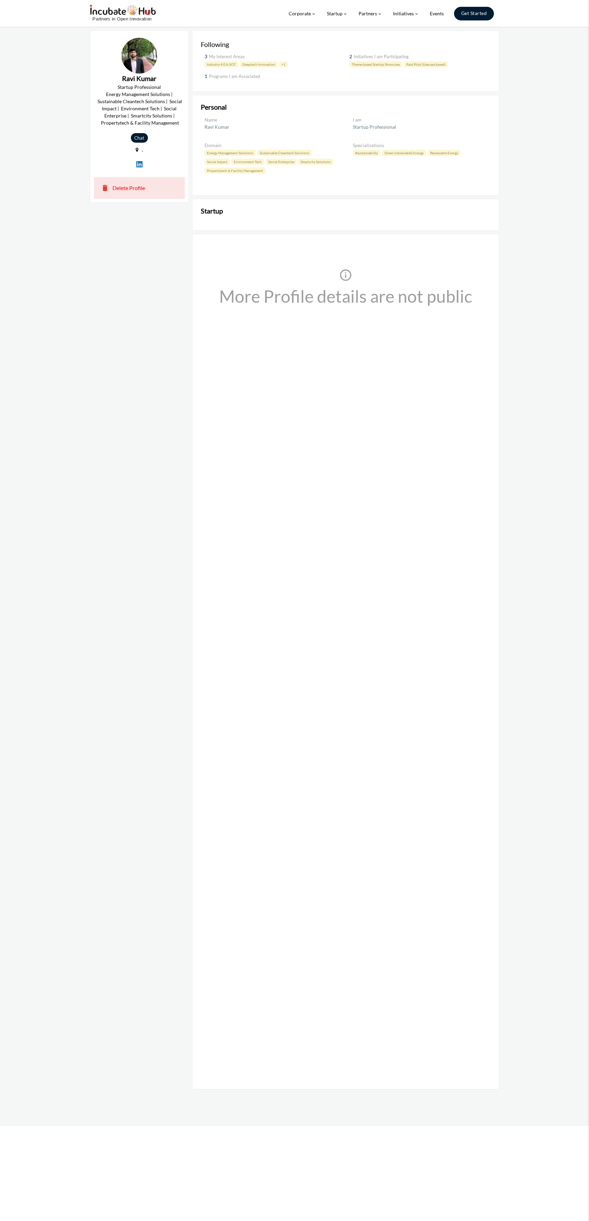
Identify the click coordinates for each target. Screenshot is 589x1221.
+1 (284, 64)
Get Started (474, 13)
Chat (139, 138)
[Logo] (123, 13)
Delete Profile (123, 188)
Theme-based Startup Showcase (376, 64)
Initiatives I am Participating (381, 56)
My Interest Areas (227, 56)
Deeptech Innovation (258, 64)
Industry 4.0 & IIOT (221, 64)
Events (437, 13)
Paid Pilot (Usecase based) (425, 64)
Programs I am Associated (234, 76)
